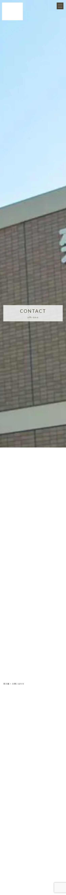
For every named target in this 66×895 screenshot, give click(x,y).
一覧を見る (33, 815)
